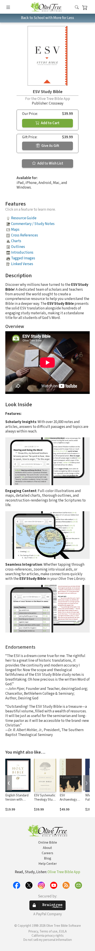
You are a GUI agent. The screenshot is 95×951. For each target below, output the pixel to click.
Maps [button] (15, 229)
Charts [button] (16, 241)
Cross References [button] (24, 235)
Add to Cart (49, 123)
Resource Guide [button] (23, 218)
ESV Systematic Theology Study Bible (45, 799)
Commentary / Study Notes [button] (33, 224)
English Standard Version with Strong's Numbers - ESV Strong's (17, 801)
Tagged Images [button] (23, 258)
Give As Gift (50, 145)
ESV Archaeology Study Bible (68, 799)
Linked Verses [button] (22, 264)
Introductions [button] (22, 252)
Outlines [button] (18, 246)
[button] (77, 7)
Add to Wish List (50, 163)
